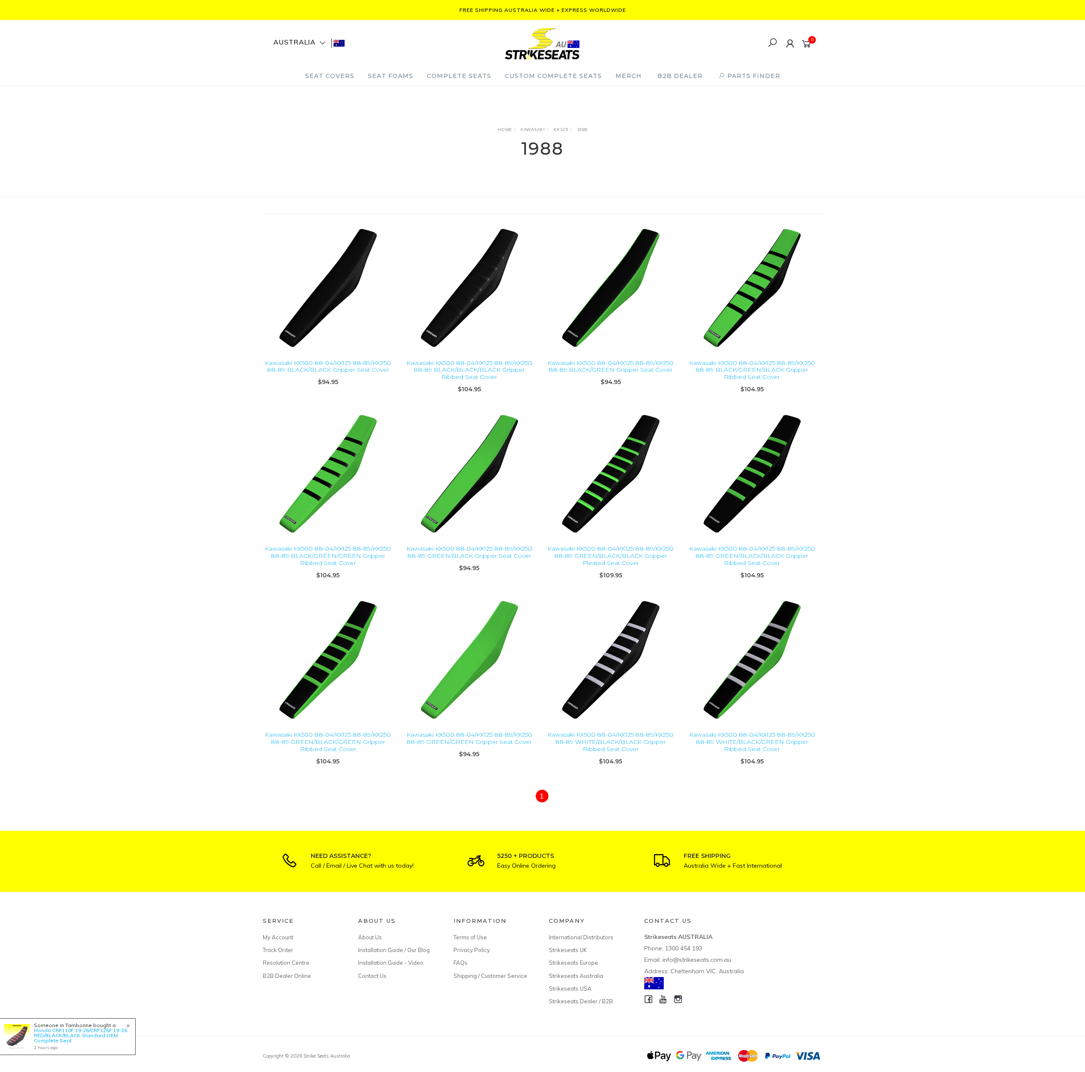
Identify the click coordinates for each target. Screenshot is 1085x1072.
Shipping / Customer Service (490, 975)
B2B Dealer (680, 76)
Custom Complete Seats (553, 76)
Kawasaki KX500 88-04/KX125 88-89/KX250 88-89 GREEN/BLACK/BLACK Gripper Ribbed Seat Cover (752, 556)
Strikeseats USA (570, 988)
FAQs (460, 962)
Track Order (278, 950)
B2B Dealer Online (287, 975)
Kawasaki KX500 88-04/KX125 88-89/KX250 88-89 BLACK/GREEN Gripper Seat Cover (610, 366)
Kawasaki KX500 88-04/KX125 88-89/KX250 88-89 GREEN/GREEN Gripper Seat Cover (469, 738)
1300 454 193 (683, 948)
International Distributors (581, 937)
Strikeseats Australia (576, 975)
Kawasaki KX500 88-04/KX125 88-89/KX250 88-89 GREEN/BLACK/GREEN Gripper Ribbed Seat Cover (328, 742)
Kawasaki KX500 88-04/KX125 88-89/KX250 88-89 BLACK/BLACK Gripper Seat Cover (328, 366)
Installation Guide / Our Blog (394, 950)
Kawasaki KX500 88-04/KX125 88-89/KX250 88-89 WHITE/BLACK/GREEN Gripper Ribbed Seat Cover (752, 742)
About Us (370, 937)
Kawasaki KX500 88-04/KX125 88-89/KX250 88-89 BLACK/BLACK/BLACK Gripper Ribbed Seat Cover (469, 370)
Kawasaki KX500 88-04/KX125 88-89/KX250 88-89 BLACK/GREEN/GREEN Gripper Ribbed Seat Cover (328, 556)
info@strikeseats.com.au (696, 959)
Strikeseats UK (568, 950)
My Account (278, 937)
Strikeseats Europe (573, 962)
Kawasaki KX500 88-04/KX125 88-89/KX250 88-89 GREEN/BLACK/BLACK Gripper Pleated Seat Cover (610, 556)
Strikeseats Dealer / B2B (581, 1001)
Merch (628, 76)
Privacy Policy (471, 950)
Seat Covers (329, 76)
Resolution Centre (286, 962)
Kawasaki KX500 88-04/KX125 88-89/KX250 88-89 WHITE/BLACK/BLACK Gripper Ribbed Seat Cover (610, 742)
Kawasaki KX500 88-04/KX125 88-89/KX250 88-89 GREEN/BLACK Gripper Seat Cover (469, 552)
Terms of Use (470, 937)
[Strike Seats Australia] (542, 42)
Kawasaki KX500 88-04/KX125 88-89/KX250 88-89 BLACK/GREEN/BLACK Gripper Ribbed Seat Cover (752, 370)
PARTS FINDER (752, 76)
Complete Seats (459, 76)
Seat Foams (390, 76)
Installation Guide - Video (390, 962)
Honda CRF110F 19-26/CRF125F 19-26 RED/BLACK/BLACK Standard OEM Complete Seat (80, 1035)
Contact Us (372, 975)
